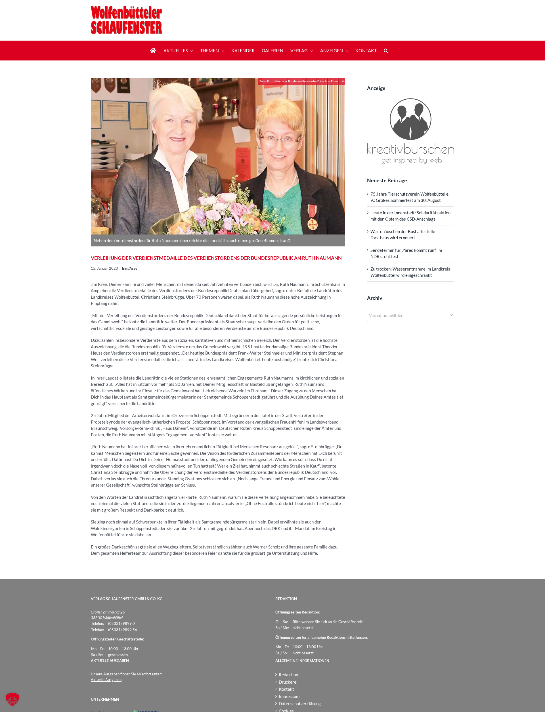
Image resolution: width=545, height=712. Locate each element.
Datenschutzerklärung (300, 703)
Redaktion (288, 674)
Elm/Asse (129, 268)
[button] (386, 50)
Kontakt (286, 689)
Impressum (289, 696)
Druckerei (288, 681)
